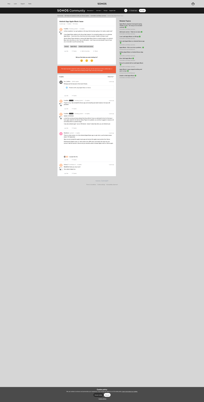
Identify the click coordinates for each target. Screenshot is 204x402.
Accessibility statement (112, 184)
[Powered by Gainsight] (102, 181)
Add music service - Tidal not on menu (130, 32)
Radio (29, 3)
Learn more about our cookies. (130, 391)
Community (60, 15)
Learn (15, 3)
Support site (112, 10)
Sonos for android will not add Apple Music (131, 63)
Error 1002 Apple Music (126, 58)
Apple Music (74, 46)
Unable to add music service (86, 46)
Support (23, 3)
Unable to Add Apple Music (127, 75)
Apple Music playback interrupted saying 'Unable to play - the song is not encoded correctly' (131, 25)
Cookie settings (101, 184)
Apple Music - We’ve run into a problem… (131, 47)
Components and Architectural (127, 49)
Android (66, 46)
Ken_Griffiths (67, 81)
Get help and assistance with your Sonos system (77, 15)
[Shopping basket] (193, 3)
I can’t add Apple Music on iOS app (129, 36)
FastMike (66, 29)
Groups (105, 10)
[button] (133, 10)
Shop (9, 3)
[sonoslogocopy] (102, 4)
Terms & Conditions (91, 184)
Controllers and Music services (98, 15)
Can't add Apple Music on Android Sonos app (132, 41)
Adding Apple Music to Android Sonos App (131, 52)
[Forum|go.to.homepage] (71, 10)
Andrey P (66, 164)
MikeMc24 (66, 133)
